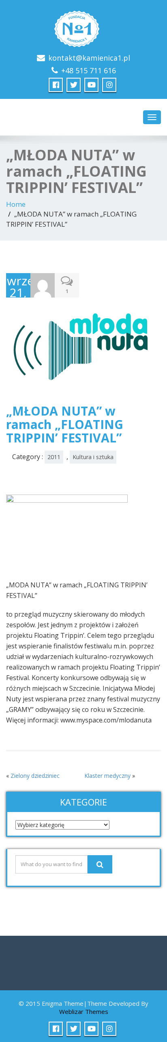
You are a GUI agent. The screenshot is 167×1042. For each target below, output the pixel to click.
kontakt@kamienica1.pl (89, 58)
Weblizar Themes (83, 1011)
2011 (53, 457)
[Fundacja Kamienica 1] (83, 26)
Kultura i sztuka (93, 457)
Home (16, 204)
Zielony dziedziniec (35, 775)
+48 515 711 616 (88, 70)
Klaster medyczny (107, 775)
